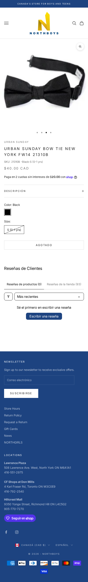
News (8, 435)
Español (62, 545)
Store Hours (12, 408)
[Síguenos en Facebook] (6, 532)
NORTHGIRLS (13, 442)
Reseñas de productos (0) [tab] (24, 284)
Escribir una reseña (44, 316)
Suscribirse (21, 393)
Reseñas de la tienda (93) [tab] (64, 284)
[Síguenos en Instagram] (17, 532)
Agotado (44, 245)
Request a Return (15, 422)
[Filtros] (8, 296)
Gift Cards (11, 429)
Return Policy (13, 415)
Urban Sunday (16, 141)
